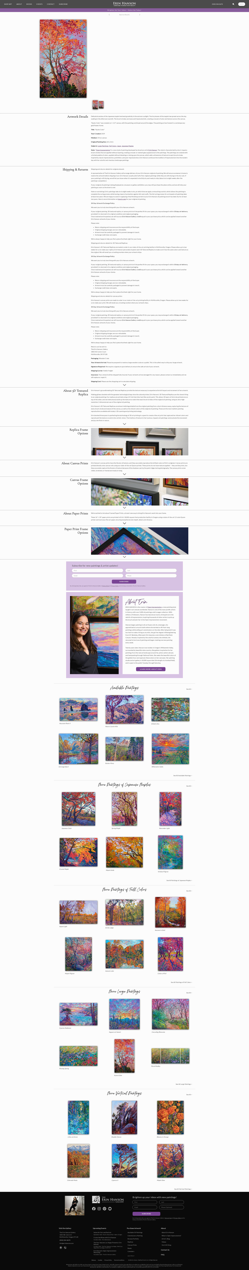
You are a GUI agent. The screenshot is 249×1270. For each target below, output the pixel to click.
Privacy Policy (115, 586)
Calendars (131, 1251)
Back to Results (124, 15)
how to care (122, 199)
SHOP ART (8, 4)
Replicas (130, 1242)
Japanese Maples (128, 146)
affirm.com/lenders (177, 1264)
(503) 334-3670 (217, 4)
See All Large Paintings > (184, 1084)
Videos (164, 1242)
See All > (189, 689)
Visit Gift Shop (166, 1245)
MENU (242, 4)
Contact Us (165, 1250)
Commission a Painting (135, 1236)
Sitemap (94, 1260)
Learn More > (131, 1256)
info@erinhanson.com (67, 1243)
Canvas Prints (132, 1245)
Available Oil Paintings (135, 1232)
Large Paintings (103, 146)
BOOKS (29, 4)
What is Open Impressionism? (171, 1236)
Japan (119, 146)
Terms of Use (105, 586)
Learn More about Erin (151, 669)
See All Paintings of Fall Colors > (181, 982)
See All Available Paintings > (182, 775)
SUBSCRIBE (63, 4)
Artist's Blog (166, 1239)
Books (130, 1248)
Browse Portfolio (133, 1239)
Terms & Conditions (119, 1260)
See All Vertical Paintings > (183, 1189)
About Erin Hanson (168, 1232)
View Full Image (112, 94)
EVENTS (39, 4)
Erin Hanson (153, 150)
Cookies (100, 1260)
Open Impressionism (103, 150)
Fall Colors (112, 146)
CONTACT (50, 4)
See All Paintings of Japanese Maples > (179, 880)
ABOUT (19, 4)
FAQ (162, 1255)
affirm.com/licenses (103, 1267)
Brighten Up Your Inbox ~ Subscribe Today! (124, 10)
